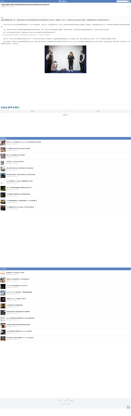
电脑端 (71, 400)
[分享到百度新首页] (14, 107)
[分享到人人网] (16, 107)
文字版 (59, 400)
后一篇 (98, 111)
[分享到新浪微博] (7, 107)
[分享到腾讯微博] (9, 107)
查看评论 (65, 114)
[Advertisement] (65, 11)
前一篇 (32, 111)
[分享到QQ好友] (11, 107)
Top (128, 407)
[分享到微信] (18, 107)
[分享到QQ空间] (4, 107)
